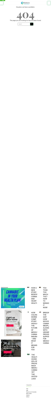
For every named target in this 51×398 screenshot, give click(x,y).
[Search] (49, 3)
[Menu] (1, 3)
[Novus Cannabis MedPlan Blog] (2, 0)
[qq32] (13, 288)
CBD (27, 390)
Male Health (29, 393)
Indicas (27, 396)
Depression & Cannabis (31, 392)
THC (27, 388)
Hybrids (28, 395)
